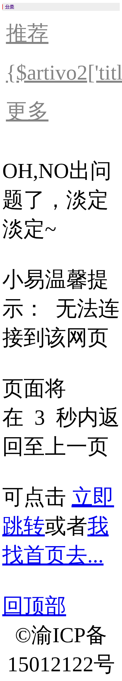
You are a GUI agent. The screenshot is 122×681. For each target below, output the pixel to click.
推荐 (27, 33)
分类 (9, 6)
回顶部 (34, 606)
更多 (27, 111)
